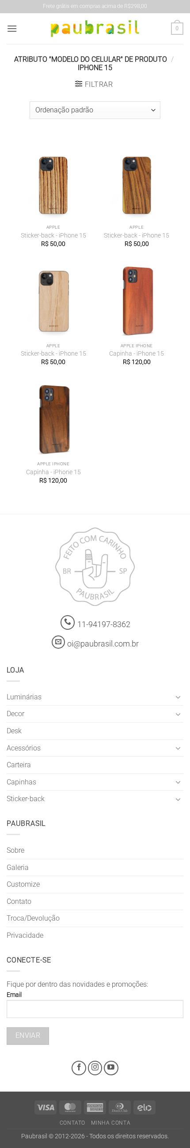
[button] (12, 28)
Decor (15, 714)
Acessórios (24, 748)
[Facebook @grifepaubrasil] (79, 1068)
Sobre (15, 850)
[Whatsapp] (68, 622)
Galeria (18, 867)
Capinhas (21, 782)
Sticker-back (26, 799)
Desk (14, 731)
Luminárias (24, 697)
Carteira (19, 765)
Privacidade (25, 935)
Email (14, 995)
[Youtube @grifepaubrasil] (111, 1068)
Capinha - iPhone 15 (136, 353)
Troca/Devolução (33, 918)
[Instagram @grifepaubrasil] (95, 1068)
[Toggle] (178, 696)
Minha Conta (110, 1123)
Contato (19, 901)
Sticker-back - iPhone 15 (53, 235)
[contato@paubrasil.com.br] (58, 642)
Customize (23, 884)
